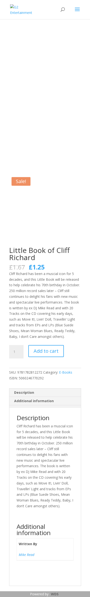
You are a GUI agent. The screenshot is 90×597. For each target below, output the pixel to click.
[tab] (45, 406)
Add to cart (46, 351)
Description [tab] (24, 392)
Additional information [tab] (34, 401)
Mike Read (26, 554)
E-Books (65, 372)
